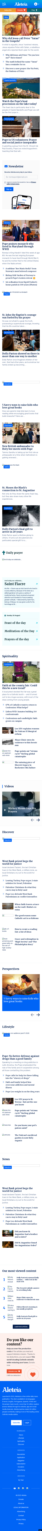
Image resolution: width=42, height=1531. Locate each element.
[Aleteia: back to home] (21, 4)
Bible (6, 17)
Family (6, 1035)
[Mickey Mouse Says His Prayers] (21, 804)
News (6, 1159)
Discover (8, 832)
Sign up (9, 189)
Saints (6, 467)
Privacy (21, 1524)
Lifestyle (8, 1027)
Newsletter (21, 1454)
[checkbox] (5, 182)
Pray (33, 10)
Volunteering (8, 119)
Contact (21, 1515)
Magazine (21, 1461)
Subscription (21, 1464)
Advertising (21, 1470)
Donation (21, 1467)
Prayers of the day (16, 639)
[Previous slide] (32, 820)
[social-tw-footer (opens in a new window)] (23, 1488)
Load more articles (21, 1327)
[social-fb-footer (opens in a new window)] (19, 1488)
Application (21, 1457)
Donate (20, 10)
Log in (27, 1423)
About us (21, 1503)
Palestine (7, 840)
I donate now (12, 1371)
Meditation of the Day (19, 631)
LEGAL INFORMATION (21, 1507)
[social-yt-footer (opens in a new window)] (15, 1488)
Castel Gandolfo (10, 80)
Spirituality (10, 656)
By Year (21, 1480)
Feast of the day (15, 623)
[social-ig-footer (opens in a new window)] (27, 1488)
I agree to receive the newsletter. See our (21, 183)
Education (7, 384)
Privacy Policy (21, 1520)
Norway (7, 223)
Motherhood (8, 333)
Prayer (6, 294)
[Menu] (7, 4)
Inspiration (8, 508)
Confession (8, 664)
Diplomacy (8, 425)
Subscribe (8, 10)
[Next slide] (38, 820)
